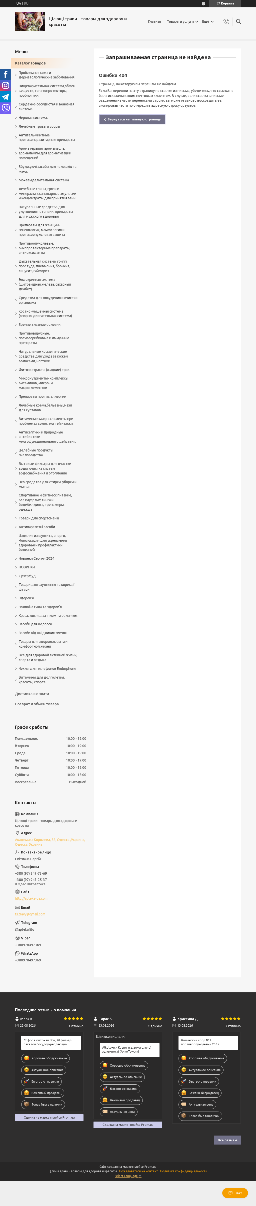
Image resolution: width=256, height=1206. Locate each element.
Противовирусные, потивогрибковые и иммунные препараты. (44, 338)
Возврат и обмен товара (37, 704)
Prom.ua (150, 1166)
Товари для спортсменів (39, 518)
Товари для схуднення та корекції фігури (46, 587)
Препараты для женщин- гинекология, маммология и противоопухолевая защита (42, 230)
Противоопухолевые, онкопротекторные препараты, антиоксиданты (44, 248)
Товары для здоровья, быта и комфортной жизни (43, 644)
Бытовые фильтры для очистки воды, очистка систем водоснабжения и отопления (45, 468)
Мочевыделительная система (44, 180)
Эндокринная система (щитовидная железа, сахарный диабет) (45, 284)
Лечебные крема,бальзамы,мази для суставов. (45, 407)
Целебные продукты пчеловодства (36, 452)
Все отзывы (227, 1140)
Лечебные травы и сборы (39, 126)
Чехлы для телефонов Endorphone (47, 669)
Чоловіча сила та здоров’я (40, 607)
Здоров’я (26, 598)
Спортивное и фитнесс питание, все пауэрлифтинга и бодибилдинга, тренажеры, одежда (45, 502)
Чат (239, 1193)
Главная (154, 21)
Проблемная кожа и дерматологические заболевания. (47, 75)
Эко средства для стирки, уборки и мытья (47, 484)
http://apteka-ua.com (31, 898)
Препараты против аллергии (42, 397)
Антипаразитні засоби (37, 527)
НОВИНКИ (27, 567)
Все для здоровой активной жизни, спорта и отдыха (48, 657)
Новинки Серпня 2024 (36, 558)
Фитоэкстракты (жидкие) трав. (44, 370)
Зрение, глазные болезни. (40, 325)
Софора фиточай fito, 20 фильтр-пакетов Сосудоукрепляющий (48, 1042)
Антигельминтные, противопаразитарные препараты (47, 137)
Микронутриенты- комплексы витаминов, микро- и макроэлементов (43, 383)
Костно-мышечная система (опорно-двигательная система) (45, 313)
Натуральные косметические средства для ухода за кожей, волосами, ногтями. (43, 356)
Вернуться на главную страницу (134, 119)
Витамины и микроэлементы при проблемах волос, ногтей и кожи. (46, 421)
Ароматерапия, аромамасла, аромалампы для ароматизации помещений (45, 153)
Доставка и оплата (32, 694)
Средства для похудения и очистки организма (48, 300)
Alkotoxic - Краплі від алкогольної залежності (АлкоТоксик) (126, 1049)
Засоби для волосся (35, 624)
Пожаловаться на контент (138, 1171)
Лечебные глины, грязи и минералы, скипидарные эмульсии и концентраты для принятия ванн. (47, 193)
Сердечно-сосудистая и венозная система (46, 106)
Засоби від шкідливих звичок (43, 633)
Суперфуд (27, 576)
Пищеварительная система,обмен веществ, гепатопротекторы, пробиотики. (47, 90)
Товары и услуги (180, 21)
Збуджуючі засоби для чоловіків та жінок (47, 169)
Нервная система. (33, 118)
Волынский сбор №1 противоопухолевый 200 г (200, 1042)
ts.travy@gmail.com (30, 914)
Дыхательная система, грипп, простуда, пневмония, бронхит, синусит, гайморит (44, 266)
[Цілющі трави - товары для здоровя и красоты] (30, 21)
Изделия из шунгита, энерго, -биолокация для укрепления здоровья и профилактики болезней (43, 543)
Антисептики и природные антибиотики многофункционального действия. (47, 437)
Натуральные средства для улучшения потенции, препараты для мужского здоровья (46, 211)
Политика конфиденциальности (183, 1171)
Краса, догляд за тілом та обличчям (48, 616)
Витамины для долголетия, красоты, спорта (42, 679)
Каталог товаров (30, 63)
